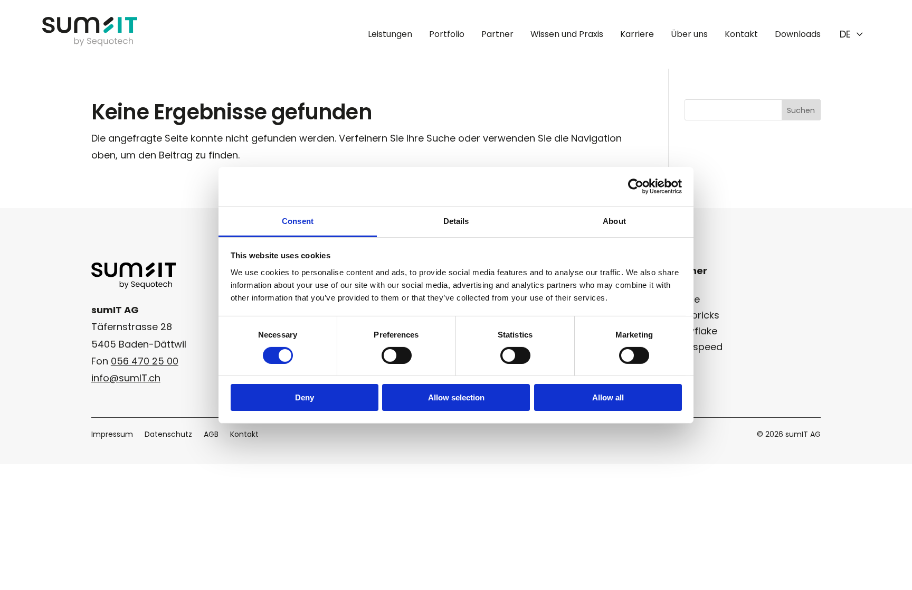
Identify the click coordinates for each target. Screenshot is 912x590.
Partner (497, 34)
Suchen (801, 110)
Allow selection (456, 397)
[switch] (397, 355)
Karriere (637, 34)
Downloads (798, 34)
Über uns (689, 34)
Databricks (694, 315)
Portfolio (446, 34)
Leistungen (390, 34)
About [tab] (614, 220)
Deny (304, 397)
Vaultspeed (696, 346)
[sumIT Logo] (89, 43)
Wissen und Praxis (566, 34)
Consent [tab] (298, 220)
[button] (851, 34)
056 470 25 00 (144, 361)
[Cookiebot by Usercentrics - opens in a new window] (636, 186)
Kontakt (741, 34)
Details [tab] (456, 220)
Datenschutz (168, 434)
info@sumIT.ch (125, 378)
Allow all (608, 397)
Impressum (112, 434)
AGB (211, 434)
